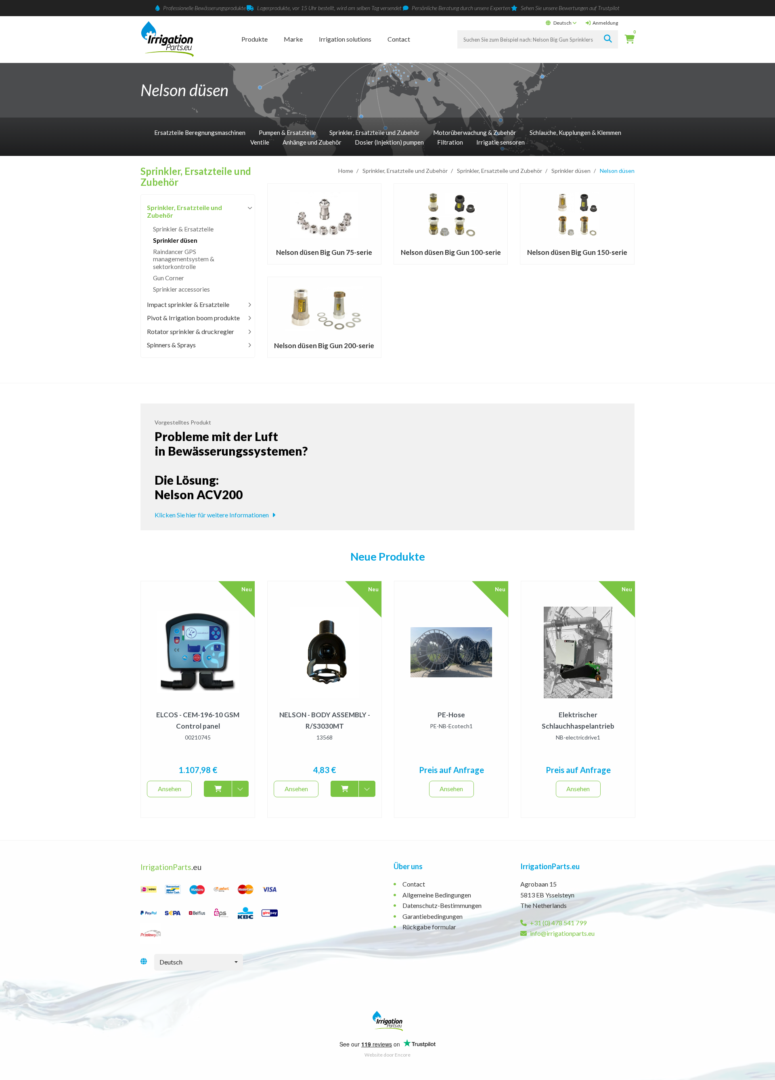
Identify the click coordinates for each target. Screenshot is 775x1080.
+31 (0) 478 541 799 (557, 923)
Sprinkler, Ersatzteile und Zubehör (374, 132)
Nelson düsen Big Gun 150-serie (577, 252)
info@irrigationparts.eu (562, 933)
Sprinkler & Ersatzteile (183, 229)
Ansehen (169, 788)
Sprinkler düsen (571, 170)
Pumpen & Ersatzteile (287, 132)
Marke (293, 39)
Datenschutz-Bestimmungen (442, 905)
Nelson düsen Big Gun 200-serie (324, 345)
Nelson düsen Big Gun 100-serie (451, 252)
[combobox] (198, 962)
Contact (399, 39)
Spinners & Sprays (171, 345)
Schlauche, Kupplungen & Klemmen (575, 132)
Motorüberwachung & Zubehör (474, 132)
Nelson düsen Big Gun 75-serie (324, 252)
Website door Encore (387, 1055)
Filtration (450, 142)
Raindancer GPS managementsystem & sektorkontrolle (183, 259)
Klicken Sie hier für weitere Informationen (212, 515)
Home (345, 170)
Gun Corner (168, 278)
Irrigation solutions (345, 39)
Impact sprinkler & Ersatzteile (188, 304)
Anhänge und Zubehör (312, 142)
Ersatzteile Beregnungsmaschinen (199, 132)
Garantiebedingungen (432, 916)
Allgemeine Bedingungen (436, 895)
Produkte (254, 39)
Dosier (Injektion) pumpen (389, 142)
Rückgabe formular (429, 927)
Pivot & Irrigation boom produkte (193, 317)
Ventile (259, 142)
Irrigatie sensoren (500, 142)
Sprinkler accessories (181, 289)
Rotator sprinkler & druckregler (190, 331)
